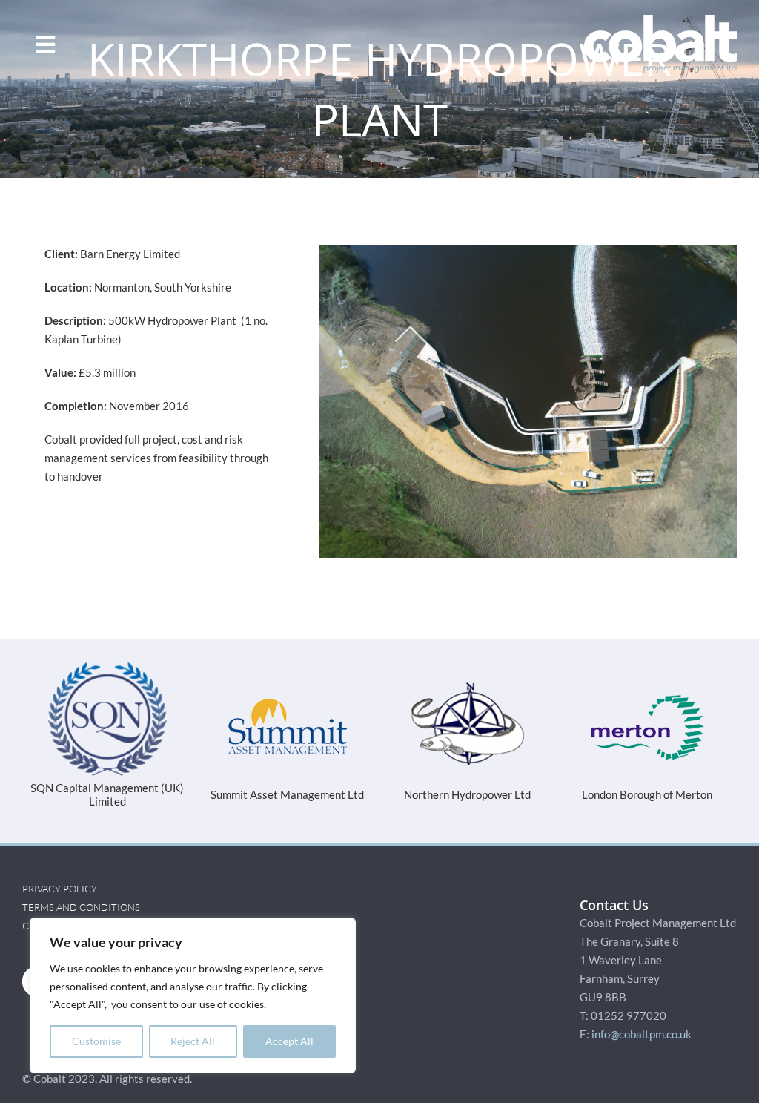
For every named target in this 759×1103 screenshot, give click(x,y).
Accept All (289, 1041)
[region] (193, 995)
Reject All (192, 1041)
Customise (96, 1041)
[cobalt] (660, 20)
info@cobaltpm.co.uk (641, 1020)
